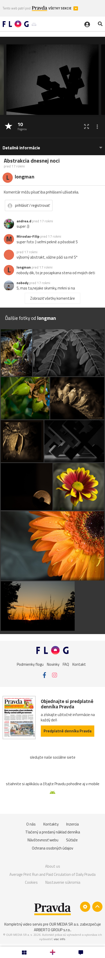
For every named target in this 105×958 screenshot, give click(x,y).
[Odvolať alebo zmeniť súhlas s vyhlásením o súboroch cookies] (85, 907)
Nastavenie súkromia (62, 882)
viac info (59, 939)
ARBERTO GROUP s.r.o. (52, 930)
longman (24, 267)
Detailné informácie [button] (21, 147)
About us (52, 866)
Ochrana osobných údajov (52, 848)
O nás (31, 824)
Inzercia (72, 824)
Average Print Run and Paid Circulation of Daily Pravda (52, 874)
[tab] (52, 145)
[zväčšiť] (86, 126)
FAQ (66, 664)
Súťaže (72, 840)
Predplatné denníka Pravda (67, 731)
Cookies (31, 882)
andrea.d (24, 221)
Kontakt (79, 664)
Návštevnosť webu (43, 840)
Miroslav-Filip (28, 236)
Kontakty (51, 824)
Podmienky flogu (30, 664)
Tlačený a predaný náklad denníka (52, 832)
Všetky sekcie (60, 8)
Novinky (53, 664)
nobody (23, 282)
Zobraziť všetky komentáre (52, 298)
